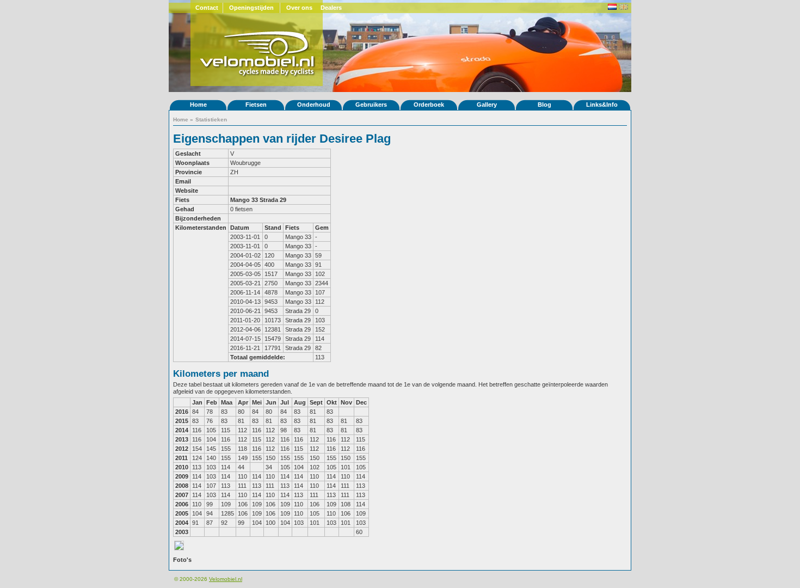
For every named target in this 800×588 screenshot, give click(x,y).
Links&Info (602, 104)
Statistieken (211, 119)
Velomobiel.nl (225, 579)
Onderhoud (313, 104)
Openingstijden (251, 7)
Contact (206, 7)
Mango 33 (244, 200)
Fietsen (256, 104)
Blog (544, 104)
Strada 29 (273, 200)
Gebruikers (371, 104)
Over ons (299, 7)
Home (198, 104)
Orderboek (429, 104)
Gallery (487, 104)
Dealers (331, 7)
